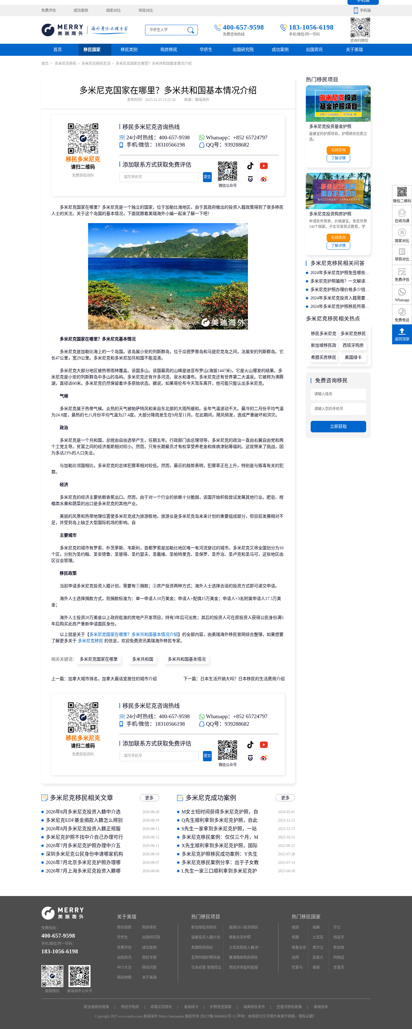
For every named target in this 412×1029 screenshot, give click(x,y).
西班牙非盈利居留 (243, 967)
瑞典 (316, 927)
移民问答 (149, 967)
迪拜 (295, 957)
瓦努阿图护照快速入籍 (205, 959)
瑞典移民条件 (254, 1007)
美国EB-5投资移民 (243, 927)
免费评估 (48, 10)
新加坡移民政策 (323, 346)
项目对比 (145, 10)
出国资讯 (124, 957)
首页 (57, 49)
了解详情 (338, 158)
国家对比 (113, 10)
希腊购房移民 (202, 947)
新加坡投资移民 (204, 927)
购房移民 (168, 49)
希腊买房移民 (323, 357)
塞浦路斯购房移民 (243, 957)
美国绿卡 (353, 357)
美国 (295, 927)
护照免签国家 (221, 1007)
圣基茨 (338, 967)
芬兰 (337, 927)
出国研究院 (243, 49)
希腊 (295, 937)
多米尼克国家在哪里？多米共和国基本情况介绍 (133, 634)
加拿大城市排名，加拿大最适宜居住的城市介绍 (112, 679)
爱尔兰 (317, 947)
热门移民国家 (306, 916)
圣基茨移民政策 (289, 1007)
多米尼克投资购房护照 (330, 214)
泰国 (316, 967)
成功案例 (81, 10)
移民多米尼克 (323, 333)
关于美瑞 (354, 49)
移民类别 (129, 49)
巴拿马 (297, 967)
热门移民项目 (205, 916)
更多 (149, 798)
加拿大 (317, 957)
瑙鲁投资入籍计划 (205, 937)
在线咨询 (338, 150)
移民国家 (92, 49)
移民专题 (149, 957)
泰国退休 (321, 1007)
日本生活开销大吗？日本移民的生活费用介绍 (242, 679)
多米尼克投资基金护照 (330, 126)
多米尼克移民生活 (95, 64)
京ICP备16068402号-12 (218, 1016)
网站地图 (124, 977)
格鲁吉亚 (299, 947)
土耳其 (317, 937)
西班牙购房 (353, 345)
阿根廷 (338, 957)
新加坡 (338, 947)
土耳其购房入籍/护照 (244, 949)
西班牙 (338, 937)
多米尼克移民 (65, 64)
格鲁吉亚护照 (240, 937)
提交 (207, 177)
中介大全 (124, 967)
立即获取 (338, 426)
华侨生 (206, 49)
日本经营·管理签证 (206, 967)
